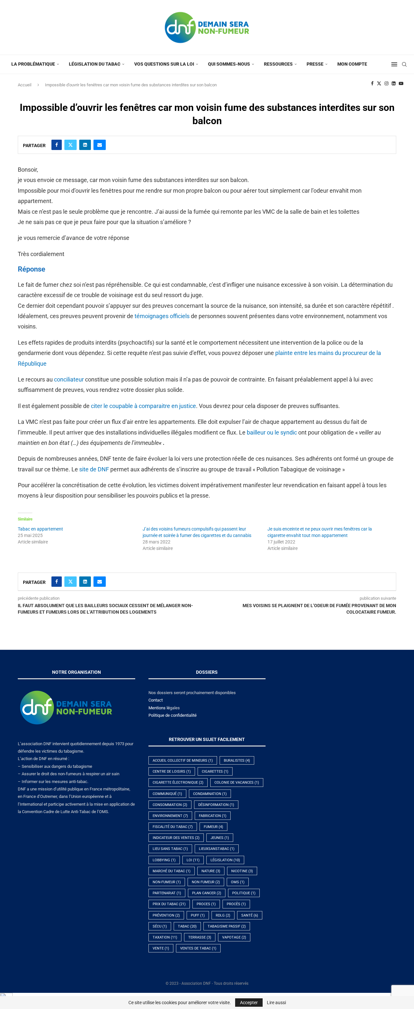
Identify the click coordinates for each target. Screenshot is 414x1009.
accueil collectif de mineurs (183, 760)
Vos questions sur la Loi (164, 64)
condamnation (210, 794)
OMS (238, 882)
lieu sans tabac (170, 849)
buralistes (237, 760)
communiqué (167, 794)
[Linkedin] (394, 83)
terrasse (199, 937)
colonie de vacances (236, 782)
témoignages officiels (162, 316)
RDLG (223, 915)
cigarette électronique (178, 782)
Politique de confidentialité (172, 715)
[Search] (404, 64)
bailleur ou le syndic (272, 432)
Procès (236, 904)
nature (211, 871)
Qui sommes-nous (229, 64)
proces (206, 904)
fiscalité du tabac (173, 827)
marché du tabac (172, 871)
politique (244, 893)
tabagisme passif (227, 926)
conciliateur (69, 379)
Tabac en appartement (40, 528)
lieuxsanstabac (216, 849)
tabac (187, 926)
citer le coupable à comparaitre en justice (143, 406)
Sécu (160, 926)
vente (161, 948)
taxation (165, 937)
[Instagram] (386, 83)
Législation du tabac (94, 64)
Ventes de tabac (198, 948)
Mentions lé (159, 707)
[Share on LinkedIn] (85, 145)
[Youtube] (401, 83)
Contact (155, 700)
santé (249, 915)
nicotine (242, 871)
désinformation (216, 805)
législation (225, 860)
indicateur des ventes (176, 838)
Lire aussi (276, 1002)
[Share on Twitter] (70, 145)
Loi (193, 860)
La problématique (33, 64)
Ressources (278, 64)
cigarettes (215, 771)
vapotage (234, 937)
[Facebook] (372, 83)
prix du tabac (169, 904)
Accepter (249, 1002)
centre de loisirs (172, 771)
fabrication (212, 816)
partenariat (167, 893)
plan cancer (206, 893)
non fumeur (206, 882)
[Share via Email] (99, 145)
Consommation (170, 805)
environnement (170, 816)
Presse (315, 64)
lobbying (164, 860)
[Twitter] (379, 83)
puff (198, 915)
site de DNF (94, 469)
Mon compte (352, 64)
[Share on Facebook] (56, 145)
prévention (166, 915)
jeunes (220, 838)
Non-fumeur (167, 882)
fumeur (213, 827)
